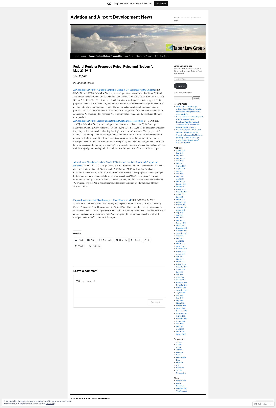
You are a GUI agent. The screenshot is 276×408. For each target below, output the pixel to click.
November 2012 (181, 230)
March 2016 (180, 181)
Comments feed (181, 388)
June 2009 (179, 298)
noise (178, 365)
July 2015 (179, 197)
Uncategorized (181, 373)
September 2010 (181, 267)
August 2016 (180, 168)
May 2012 (179, 238)
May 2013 (179, 217)
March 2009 (180, 303)
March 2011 (180, 261)
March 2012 (180, 243)
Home (76, 56)
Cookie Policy (50, 403)
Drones (178, 355)
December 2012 (181, 228)
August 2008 (180, 321)
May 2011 (179, 259)
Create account (181, 380)
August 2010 (180, 269)
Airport (178, 347)
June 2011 (179, 256)
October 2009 (181, 287)
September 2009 (181, 290)
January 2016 (180, 186)
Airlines (179, 344)
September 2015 (181, 192)
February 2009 (181, 305)
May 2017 (179, 163)
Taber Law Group (162, 56)
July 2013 (179, 212)
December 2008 (181, 311)
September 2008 (181, 318)
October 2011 (181, 251)
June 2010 (179, 274)
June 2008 (179, 323)
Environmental (181, 357)
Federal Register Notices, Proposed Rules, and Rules (111, 56)
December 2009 (181, 282)
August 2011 (180, 254)
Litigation (179, 362)
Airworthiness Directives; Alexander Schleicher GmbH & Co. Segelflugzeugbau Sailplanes (114, 89)
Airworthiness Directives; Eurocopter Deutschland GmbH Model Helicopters (108, 120)
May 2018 (179, 155)
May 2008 (179, 326)
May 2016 (179, 176)
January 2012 (180, 246)
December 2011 (181, 248)
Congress (179, 352)
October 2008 (181, 316)
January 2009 (180, 308)
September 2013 (181, 207)
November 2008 (181, 313)
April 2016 (180, 179)
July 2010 (179, 272)
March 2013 (180, 220)
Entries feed (180, 386)
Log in (178, 383)
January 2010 (180, 280)
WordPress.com (181, 391)
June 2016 (179, 173)
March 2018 (180, 158)
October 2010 (181, 264)
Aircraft (179, 342)
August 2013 (180, 210)
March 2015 (180, 199)
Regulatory (180, 367)
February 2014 (181, 204)
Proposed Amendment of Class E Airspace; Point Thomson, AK (102, 199)
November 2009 (181, 285)
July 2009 (179, 295)
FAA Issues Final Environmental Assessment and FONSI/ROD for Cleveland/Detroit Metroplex (187, 124)
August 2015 (180, 194)
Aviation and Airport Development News (111, 17)
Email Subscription (183, 65)
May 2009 (179, 300)
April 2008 (180, 329)
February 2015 (181, 202)
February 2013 (181, 223)
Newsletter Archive (144, 56)
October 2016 (181, 166)
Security (179, 370)
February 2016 (181, 184)
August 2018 (180, 150)
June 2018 (179, 153)
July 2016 (179, 171)
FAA (178, 360)
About (83, 56)
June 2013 (179, 215)
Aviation (179, 349)
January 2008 (180, 334)
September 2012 (181, 233)
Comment (155, 302)
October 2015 (181, 189)
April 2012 (180, 241)
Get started (161, 3)
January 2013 (180, 225)
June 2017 (179, 161)
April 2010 (180, 277)
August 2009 (180, 292)
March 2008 (180, 331)
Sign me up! (181, 86)
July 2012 (179, 236)
